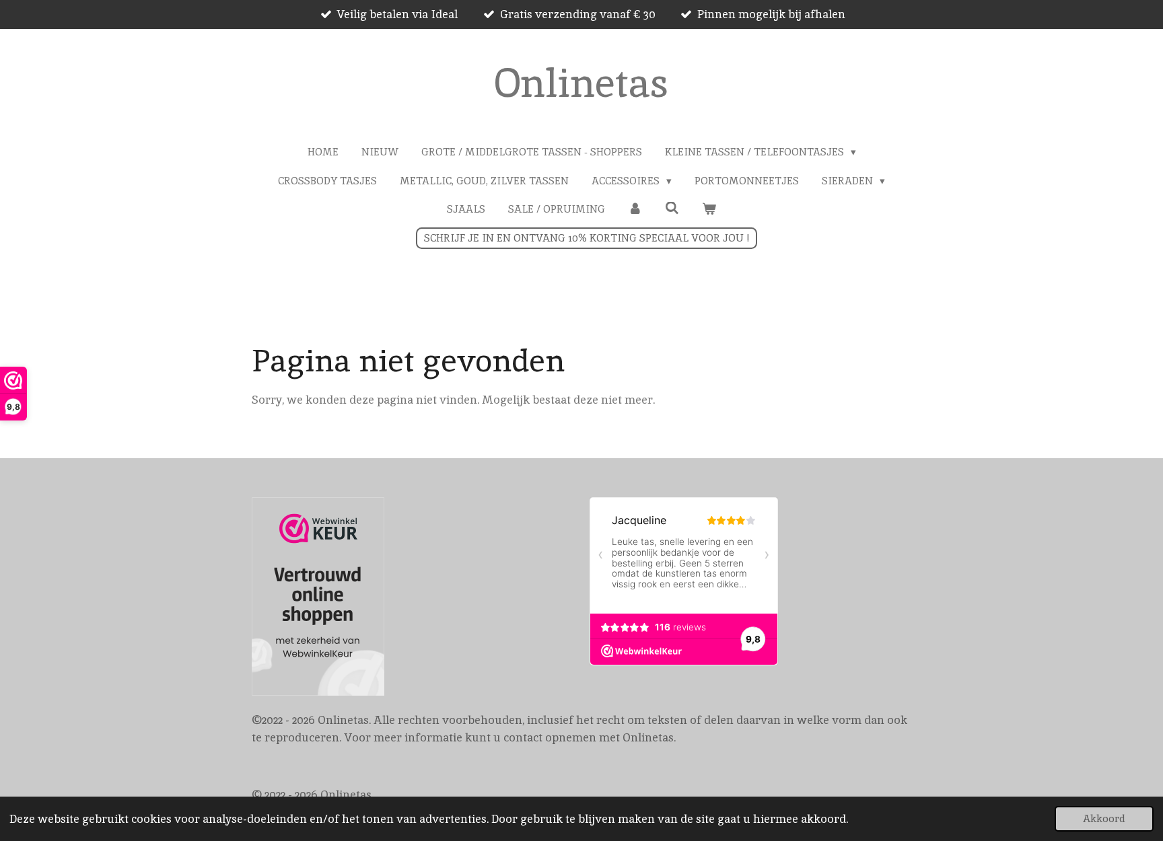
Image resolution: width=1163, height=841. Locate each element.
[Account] (635, 209)
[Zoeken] (672, 208)
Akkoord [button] (1104, 819)
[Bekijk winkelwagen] (709, 209)
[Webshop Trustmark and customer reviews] (318, 598)
